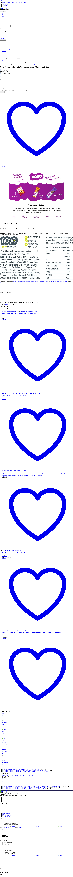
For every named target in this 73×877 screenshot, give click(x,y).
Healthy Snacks (20, 64)
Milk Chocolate (53, 281)
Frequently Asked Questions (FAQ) (11, 17)
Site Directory (4, 5)
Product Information (6, 284)
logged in (6, 304)
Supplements (18, 470)
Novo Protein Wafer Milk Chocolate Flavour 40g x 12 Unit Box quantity (13, 90)
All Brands (4, 62)
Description (4, 166)
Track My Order (5, 4)
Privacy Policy (7, 20)
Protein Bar (28, 64)
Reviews (3, 290)
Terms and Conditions (8, 19)
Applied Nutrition (10, 470)
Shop (3, 6)
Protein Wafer (61, 281)
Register (3, 36)
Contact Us (7, 21)
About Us (4, 15)
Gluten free (9, 550)
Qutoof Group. (20, 827)
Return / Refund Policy (9, 18)
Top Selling (4, 22)
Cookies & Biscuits (7, 64)
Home (3, 13)
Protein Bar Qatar (6, 827)
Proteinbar (66, 281)
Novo (7, 62)
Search (3, 56)
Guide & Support (5, 16)
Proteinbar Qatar (10, 861)
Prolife (18, 550)
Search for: (2, 24)
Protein (14, 470)
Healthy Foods (14, 64)
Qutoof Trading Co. (17, 861)
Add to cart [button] (4, 319)
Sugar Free (22, 550)
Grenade (8, 390)
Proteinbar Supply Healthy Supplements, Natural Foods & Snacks (14, 2)
